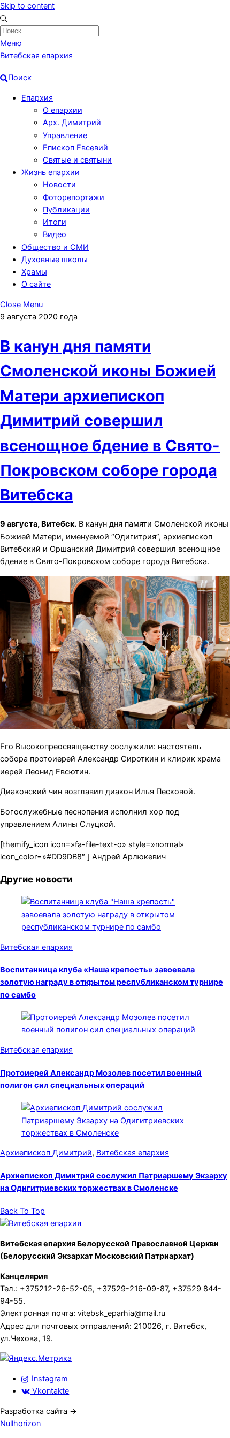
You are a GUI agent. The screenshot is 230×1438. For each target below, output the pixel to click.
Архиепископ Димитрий (46, 1153)
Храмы (34, 272)
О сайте (36, 284)
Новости (59, 184)
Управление (65, 135)
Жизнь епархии (50, 172)
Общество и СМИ (55, 247)
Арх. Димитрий (72, 122)
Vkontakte (49, 1391)
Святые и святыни (77, 160)
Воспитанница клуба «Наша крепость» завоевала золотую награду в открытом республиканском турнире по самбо (111, 982)
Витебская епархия (36, 947)
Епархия (37, 98)
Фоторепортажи (73, 197)
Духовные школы (54, 259)
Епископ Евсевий (75, 148)
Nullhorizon (20, 1423)
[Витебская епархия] (40, 1223)
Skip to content (27, 6)
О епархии (62, 110)
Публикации (66, 210)
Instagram (48, 1378)
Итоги (54, 222)
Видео (54, 234)
